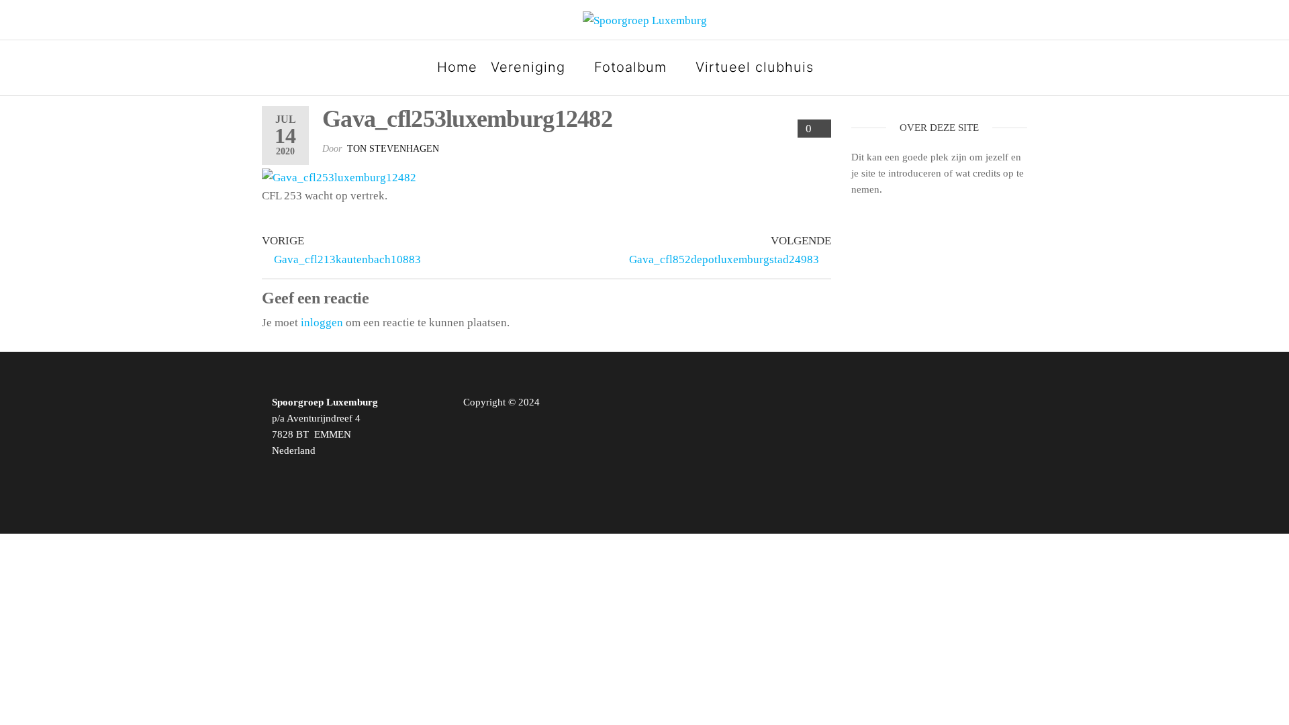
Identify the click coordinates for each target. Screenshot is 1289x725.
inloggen (322, 322)
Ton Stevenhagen (393, 149)
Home (457, 67)
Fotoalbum (630, 67)
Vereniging (528, 67)
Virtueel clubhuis (755, 67)
